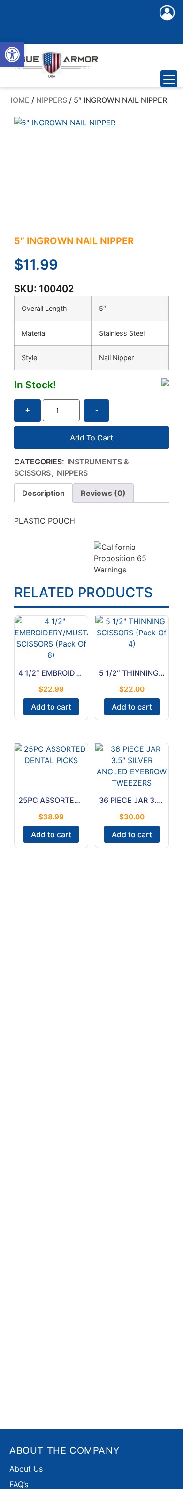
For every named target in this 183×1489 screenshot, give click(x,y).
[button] (12, 54)
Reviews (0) (103, 493)
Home (18, 100)
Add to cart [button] (51, 706)
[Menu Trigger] (168, 78)
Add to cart (91, 437)
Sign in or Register (167, 22)
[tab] (43, 493)
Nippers (51, 100)
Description (43, 493)
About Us (26, 1469)
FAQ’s (18, 1484)
